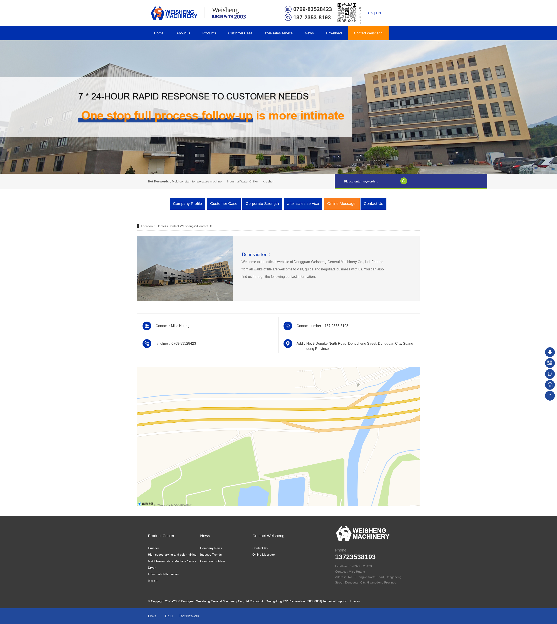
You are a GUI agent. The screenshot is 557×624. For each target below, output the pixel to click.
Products (209, 33)
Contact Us (373, 203)
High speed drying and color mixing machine (172, 555)
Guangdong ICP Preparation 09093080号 (294, 601)
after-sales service (279, 33)
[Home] (550, 385)
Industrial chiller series (163, 574)
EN (378, 13)
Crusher (153, 548)
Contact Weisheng (368, 33)
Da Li (169, 616)
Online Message (341, 203)
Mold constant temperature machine (197, 181)
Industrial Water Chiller (242, 181)
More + (153, 580)
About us (183, 33)
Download (334, 33)
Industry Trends (211, 554)
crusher (268, 181)
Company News (211, 548)
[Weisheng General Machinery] (173, 13)
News (309, 33)
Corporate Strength (262, 203)
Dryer (152, 567)
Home (158, 33)
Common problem (212, 561)
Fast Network (189, 616)
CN (370, 13)
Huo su (355, 601)
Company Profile (187, 203)
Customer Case (240, 33)
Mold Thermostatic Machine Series (172, 561)
